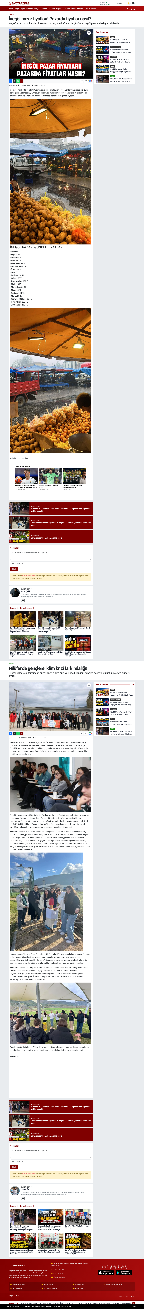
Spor (23, 9)
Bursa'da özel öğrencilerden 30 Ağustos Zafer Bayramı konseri (49, 1251)
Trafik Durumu (79, 1284)
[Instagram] (114, 1267)
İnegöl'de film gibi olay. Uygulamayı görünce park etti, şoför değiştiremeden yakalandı (22, 630)
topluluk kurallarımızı (29, 576)
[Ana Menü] (134, 9)
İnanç (73, 9)
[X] (107, 1267)
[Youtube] (118, 1267)
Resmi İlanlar (91, 9)
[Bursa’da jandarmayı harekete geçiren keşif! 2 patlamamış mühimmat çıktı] (78, 1241)
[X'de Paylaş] (14, 81)
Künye (17, 1296)
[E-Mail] (23, 600)
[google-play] (124, 1272)
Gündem (44, 9)
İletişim (11, 1296)
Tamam (134, 1306)
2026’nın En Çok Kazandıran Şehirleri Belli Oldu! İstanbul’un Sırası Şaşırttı (121, 41)
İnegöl (17, 9)
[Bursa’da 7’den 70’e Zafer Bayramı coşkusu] (78, 1217)
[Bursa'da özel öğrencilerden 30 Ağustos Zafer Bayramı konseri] (50, 1241)
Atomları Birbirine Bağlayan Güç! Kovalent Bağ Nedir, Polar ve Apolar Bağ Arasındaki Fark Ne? (120, 51)
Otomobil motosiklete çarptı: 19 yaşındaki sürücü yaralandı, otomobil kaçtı (49, 630)
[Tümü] (133, 32)
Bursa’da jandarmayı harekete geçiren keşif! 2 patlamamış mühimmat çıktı (75, 1252)
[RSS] (125, 1267)
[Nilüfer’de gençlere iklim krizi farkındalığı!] (51, 706)
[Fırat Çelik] (15, 593)
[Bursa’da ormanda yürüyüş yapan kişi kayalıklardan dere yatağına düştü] (23, 643)
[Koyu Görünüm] (131, 9)
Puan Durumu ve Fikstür (114, 1284)
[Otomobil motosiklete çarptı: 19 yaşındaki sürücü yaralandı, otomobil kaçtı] (50, 619)
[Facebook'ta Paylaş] (10, 81)
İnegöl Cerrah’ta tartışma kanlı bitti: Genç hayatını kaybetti (50, 653)
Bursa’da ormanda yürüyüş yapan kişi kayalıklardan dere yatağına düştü (22, 654)
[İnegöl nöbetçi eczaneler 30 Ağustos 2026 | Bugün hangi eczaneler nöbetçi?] (78, 643)
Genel (112, 37)
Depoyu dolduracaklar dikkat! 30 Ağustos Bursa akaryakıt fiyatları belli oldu (21, 1252)
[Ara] (128, 9)
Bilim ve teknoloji (115, 47)
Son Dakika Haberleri (51, 1288)
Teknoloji (66, 9)
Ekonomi (80, 9)
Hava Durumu (48, 1284)
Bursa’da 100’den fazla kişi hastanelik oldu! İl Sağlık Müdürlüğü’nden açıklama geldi (121, 80)
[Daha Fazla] (21, 81)
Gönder (14, 569)
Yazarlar (29, 9)
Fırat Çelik (14, 85)
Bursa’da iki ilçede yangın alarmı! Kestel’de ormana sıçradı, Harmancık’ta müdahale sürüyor (49, 1228)
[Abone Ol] (90, 81)
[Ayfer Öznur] (15, 1191)
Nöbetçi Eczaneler (19, 1284)
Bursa (11, 9)
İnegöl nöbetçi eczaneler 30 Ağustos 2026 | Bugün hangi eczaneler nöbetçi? (78, 654)
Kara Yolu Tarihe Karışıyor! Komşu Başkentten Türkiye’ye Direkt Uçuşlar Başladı (120, 70)
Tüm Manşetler (17, 1288)
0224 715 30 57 (59, 1269)
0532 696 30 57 (58, 1273)
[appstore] (105, 1272)
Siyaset (52, 9)
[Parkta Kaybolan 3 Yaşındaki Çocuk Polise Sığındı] (78, 619)
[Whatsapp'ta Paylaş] (18, 81)
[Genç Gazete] (19, 3)
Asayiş (36, 9)
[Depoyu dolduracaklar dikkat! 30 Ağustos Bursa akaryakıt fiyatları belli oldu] (23, 1241)
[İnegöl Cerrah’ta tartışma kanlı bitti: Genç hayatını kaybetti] (50, 643)
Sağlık (58, 9)
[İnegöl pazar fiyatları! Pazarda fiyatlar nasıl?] (51, 54)
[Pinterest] (111, 1267)
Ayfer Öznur (14, 738)
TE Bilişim (132, 1296)
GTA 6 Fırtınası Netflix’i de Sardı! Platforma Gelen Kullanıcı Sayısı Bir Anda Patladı (121, 60)
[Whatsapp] (122, 1267)
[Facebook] (104, 1267)
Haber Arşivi (79, 1288)
